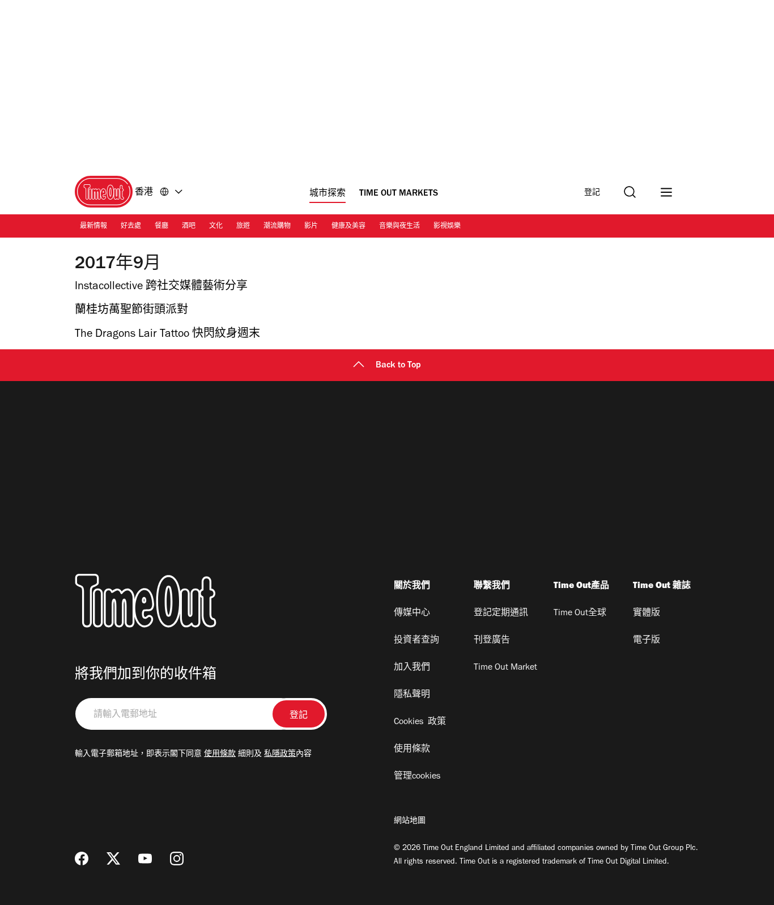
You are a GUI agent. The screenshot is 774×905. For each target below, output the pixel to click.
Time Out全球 (580, 613)
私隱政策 (280, 755)
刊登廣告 (492, 640)
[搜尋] (630, 192)
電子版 (646, 640)
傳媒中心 (412, 613)
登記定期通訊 (501, 613)
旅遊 (243, 226)
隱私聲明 (412, 695)
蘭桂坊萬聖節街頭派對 (131, 311)
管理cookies (417, 776)
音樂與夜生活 (399, 226)
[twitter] (113, 858)
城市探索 (327, 193)
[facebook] (81, 858)
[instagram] (177, 858)
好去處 (131, 226)
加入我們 (412, 668)
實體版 (646, 613)
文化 (216, 226)
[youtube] (145, 858)
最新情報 (93, 226)
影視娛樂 (447, 226)
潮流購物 (277, 226)
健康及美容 (348, 226)
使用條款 (220, 755)
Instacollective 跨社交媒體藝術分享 (161, 287)
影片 (311, 226)
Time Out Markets (398, 193)
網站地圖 (410, 822)
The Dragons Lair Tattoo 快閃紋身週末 (167, 335)
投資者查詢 (416, 640)
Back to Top (398, 365)
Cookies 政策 (420, 722)
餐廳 (161, 226)
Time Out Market (505, 668)
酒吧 (188, 226)
